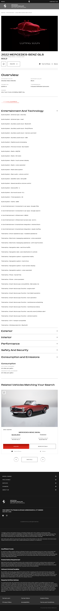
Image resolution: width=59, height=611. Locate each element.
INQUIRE (16, 446)
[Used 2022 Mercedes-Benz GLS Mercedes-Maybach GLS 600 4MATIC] (29, 33)
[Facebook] (3, 515)
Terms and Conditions (47, 602)
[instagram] (6, 515)
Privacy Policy (6, 602)
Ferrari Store (25, 598)
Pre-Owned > (10, 12)
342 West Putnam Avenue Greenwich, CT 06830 (22, 510)
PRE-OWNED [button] (6, 479)
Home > (3, 12)
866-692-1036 (6, 511)
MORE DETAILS (42, 446)
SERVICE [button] (5, 483)
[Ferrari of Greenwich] (29, 1)
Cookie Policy (44, 598)
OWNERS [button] (5, 486)
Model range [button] (7, 476)
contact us (54, 1)
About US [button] (5, 489)
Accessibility (25, 602)
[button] (3, 423)
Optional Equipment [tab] (10, 101)
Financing (43, 434)
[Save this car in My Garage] (3, 64)
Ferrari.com (6, 598)
